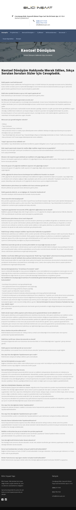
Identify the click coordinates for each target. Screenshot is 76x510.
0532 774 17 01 (41, 23)
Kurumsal (62, 32)
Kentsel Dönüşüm (28, 32)
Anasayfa (4, 32)
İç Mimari (40, 32)
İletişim (18, 38)
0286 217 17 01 (41, 21)
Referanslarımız (51, 32)
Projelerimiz (14, 32)
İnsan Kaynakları (8, 38)
